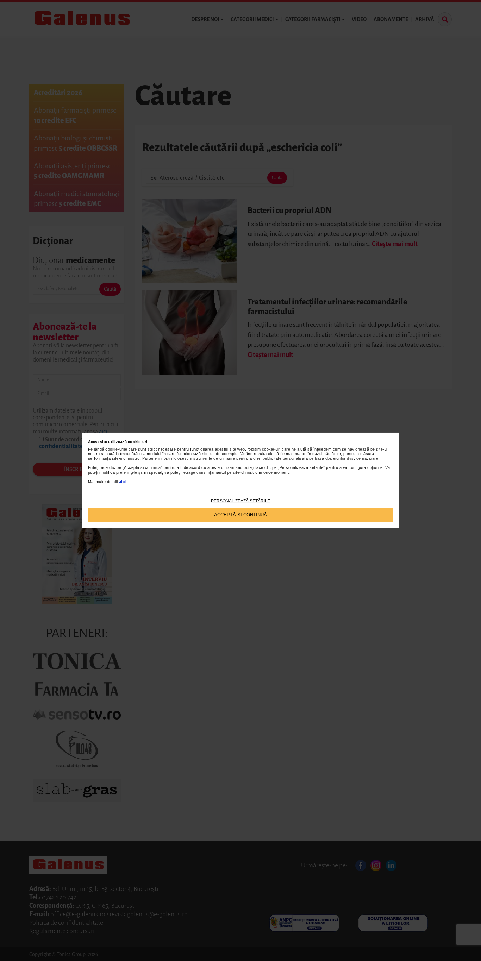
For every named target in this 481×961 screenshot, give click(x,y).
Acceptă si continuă (240, 514)
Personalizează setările (240, 500)
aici (122, 481)
